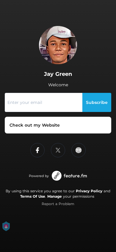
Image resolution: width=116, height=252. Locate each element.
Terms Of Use (32, 196)
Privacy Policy (89, 191)
